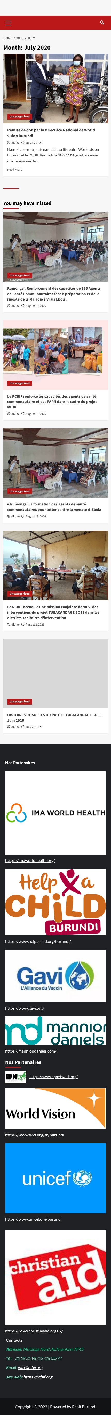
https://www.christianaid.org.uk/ (34, 1330)
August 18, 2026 (36, 414)
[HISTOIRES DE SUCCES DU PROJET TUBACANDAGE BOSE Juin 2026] (55, 673)
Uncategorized (20, 116)
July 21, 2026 (34, 727)
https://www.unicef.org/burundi (33, 1218)
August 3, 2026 (35, 624)
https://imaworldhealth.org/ (30, 860)
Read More (14, 169)
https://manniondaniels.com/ (31, 1050)
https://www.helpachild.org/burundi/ (38, 941)
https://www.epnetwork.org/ (53, 1076)
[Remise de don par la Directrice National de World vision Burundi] (55, 88)
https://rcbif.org (37, 1376)
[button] (8, 22)
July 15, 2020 (34, 143)
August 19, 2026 (36, 306)
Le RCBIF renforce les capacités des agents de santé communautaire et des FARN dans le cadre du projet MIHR (52, 402)
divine (15, 143)
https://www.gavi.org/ (24, 1008)
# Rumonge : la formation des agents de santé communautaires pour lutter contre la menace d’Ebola (54, 507)
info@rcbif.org (30, 1367)
